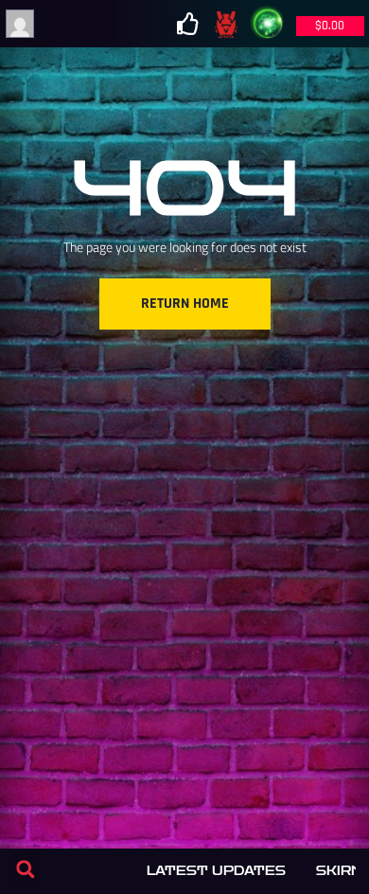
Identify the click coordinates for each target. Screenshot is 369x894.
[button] (25, 869)
